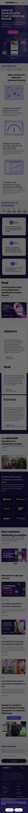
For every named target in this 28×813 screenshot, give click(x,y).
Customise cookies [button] (14, 806)
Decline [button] (9, 810)
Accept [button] (18, 810)
